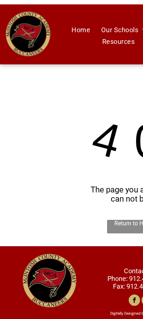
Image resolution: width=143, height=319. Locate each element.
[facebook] (134, 301)
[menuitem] (81, 29)
